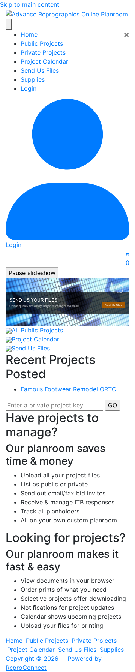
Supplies (33, 79)
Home (29, 34)
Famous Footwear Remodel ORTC (68, 389)
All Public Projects (37, 330)
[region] (67, 302)
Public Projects (42, 43)
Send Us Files (40, 70)
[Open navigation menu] (9, 24)
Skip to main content (29, 4)
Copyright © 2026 (32, 658)
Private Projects (43, 52)
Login (28, 88)
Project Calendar (44, 61)
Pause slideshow (32, 273)
